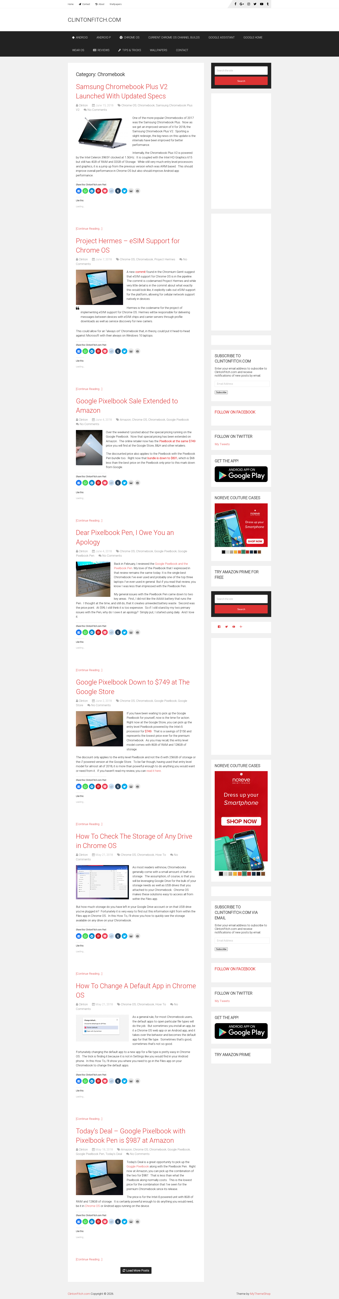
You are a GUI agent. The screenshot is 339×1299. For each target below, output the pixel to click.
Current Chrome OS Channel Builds (174, 37)
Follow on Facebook (235, 412)
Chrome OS (131, 37)
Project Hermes (164, 259)
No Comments (97, 109)
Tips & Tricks (131, 50)
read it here (154, 771)
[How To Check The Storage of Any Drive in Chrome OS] (102, 882)
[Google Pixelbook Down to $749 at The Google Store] (99, 728)
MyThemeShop (260, 1293)
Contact (86, 4)
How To (160, 854)
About (101, 4)
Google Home (253, 37)
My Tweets (222, 444)
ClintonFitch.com (94, 20)
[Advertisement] (207, 20)
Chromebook (146, 105)
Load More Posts (137, 1270)
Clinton (83, 105)
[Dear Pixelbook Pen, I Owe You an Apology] (93, 579)
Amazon (125, 419)
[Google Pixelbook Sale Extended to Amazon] (89, 447)
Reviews (103, 50)
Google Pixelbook (177, 419)
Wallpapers (116, 4)
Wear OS (78, 50)
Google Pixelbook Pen (90, 1154)
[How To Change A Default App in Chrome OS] (102, 1028)
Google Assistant (222, 37)
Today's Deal (113, 1154)
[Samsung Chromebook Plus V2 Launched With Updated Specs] (102, 133)
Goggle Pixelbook (138, 1166)
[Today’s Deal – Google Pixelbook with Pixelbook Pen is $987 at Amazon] (99, 1177)
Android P (104, 37)
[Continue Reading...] (89, 228)
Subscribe (221, 392)
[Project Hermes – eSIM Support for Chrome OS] (99, 287)
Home (70, 4)
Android (81, 37)
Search (241, 81)
